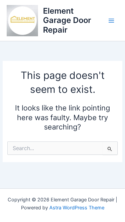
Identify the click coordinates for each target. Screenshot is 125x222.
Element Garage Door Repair (67, 20)
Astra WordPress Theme (76, 208)
